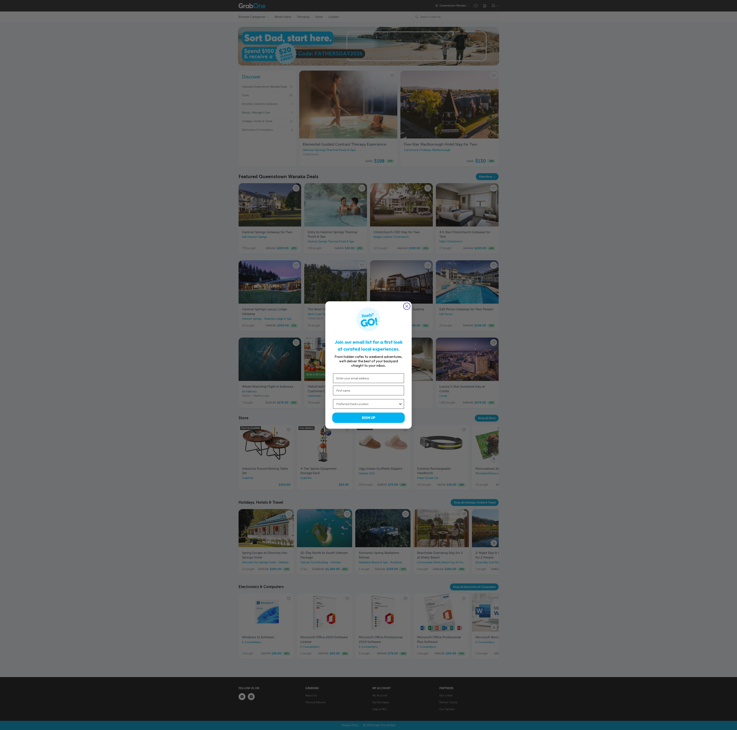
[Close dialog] (406, 306)
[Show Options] (400, 404)
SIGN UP (368, 417)
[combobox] (367, 404)
